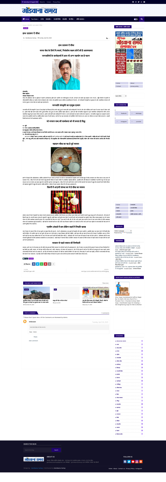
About (132, 83)
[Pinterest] (45, 264)
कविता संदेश (130, 361)
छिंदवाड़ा (130, 367)
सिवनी (117, 208)
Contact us (121, 468)
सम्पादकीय (118, 214)
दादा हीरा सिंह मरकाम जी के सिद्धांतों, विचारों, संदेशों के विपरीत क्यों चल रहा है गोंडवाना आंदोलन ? (95, 301)
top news (34, 19)
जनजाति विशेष (57, 19)
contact (49, 2)
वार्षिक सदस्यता (80, 19)
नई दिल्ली (130, 381)
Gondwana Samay (37, 468)
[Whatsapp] (41, 264)
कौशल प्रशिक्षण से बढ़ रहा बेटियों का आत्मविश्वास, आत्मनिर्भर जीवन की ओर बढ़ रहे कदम (127, 256)
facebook (123, 113)
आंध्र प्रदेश (129, 348)
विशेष (130, 417)
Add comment (33, 341)
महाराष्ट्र (129, 407)
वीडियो (130, 421)
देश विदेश (71, 19)
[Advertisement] (129, 160)
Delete (35, 332)
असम (129, 344)
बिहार (129, 394)
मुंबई (129, 411)
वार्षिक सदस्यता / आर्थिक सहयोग (137, 214)
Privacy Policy (130, 468)
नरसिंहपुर (129, 384)
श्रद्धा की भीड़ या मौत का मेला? (60, 300)
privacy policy (56, 2)
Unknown (32, 322)
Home (27, 19)
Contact (118, 86)
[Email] (49, 264)
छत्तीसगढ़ (130, 364)
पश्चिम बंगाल (129, 387)
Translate (129, 233)
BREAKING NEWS (129, 341)
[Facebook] (33, 264)
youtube (138, 121)
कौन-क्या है (118, 217)
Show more (106, 283)
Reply (30, 332)
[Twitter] (37, 264)
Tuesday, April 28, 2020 (100, 322)
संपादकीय (64, 19)
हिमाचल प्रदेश (129, 434)
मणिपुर (129, 401)
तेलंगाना (130, 377)
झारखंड (130, 374)
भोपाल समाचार (129, 397)
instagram (124, 121)
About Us (42, 2)
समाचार (118, 211)
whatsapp (138, 113)
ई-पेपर (42, 19)
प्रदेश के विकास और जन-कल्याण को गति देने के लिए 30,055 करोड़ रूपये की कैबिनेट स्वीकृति (127, 247)
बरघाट (129, 391)
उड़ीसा (129, 354)
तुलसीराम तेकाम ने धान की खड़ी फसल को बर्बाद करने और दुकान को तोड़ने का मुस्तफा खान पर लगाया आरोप (36, 301)
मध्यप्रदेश (48, 19)
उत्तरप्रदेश (129, 357)
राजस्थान (130, 414)
